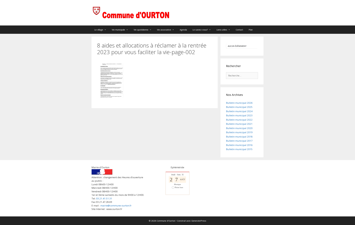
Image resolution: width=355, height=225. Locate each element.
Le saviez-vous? (200, 29)
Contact (239, 29)
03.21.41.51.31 (104, 198)
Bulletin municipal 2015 (239, 149)
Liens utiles (221, 29)
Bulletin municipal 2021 (239, 123)
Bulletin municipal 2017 (239, 140)
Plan (251, 29)
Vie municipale (118, 29)
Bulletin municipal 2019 (239, 132)
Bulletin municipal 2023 (239, 115)
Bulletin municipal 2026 (239, 102)
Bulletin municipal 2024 (239, 111)
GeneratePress (198, 220)
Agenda (183, 29)
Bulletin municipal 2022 (239, 119)
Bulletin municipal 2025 (239, 107)
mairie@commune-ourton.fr (115, 205)
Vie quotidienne (141, 29)
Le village (98, 29)
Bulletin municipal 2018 (239, 136)
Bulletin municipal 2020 (239, 128)
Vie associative (164, 29)
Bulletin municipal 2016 (239, 145)
